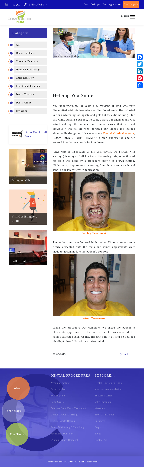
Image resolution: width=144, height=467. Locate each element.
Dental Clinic (23, 102)
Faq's (98, 427)
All (18, 44)
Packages (95, 4)
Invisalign (22, 111)
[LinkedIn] (139, 71)
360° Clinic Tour (104, 414)
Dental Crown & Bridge (64, 414)
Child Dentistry (25, 78)
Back (125, 354)
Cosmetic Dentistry (27, 61)
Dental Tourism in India (109, 383)
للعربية (16, 4)
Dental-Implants (25, 53)
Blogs (98, 433)
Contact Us (101, 440)
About (18, 388)
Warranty (100, 408)
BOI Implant (58, 395)
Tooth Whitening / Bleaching (67, 427)
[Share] (139, 85)
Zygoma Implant (60, 383)
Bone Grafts (57, 402)
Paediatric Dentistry (62, 433)
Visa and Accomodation (108, 389)
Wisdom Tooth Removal (64, 440)
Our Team (17, 434)
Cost (86, 4)
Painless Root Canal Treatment (68, 408)
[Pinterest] (139, 78)
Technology (13, 410)
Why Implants (103, 402)
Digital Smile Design (28, 69)
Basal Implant (59, 389)
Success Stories (103, 395)
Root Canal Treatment (28, 86)
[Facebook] (139, 57)
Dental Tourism (25, 94)
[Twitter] (139, 64)
